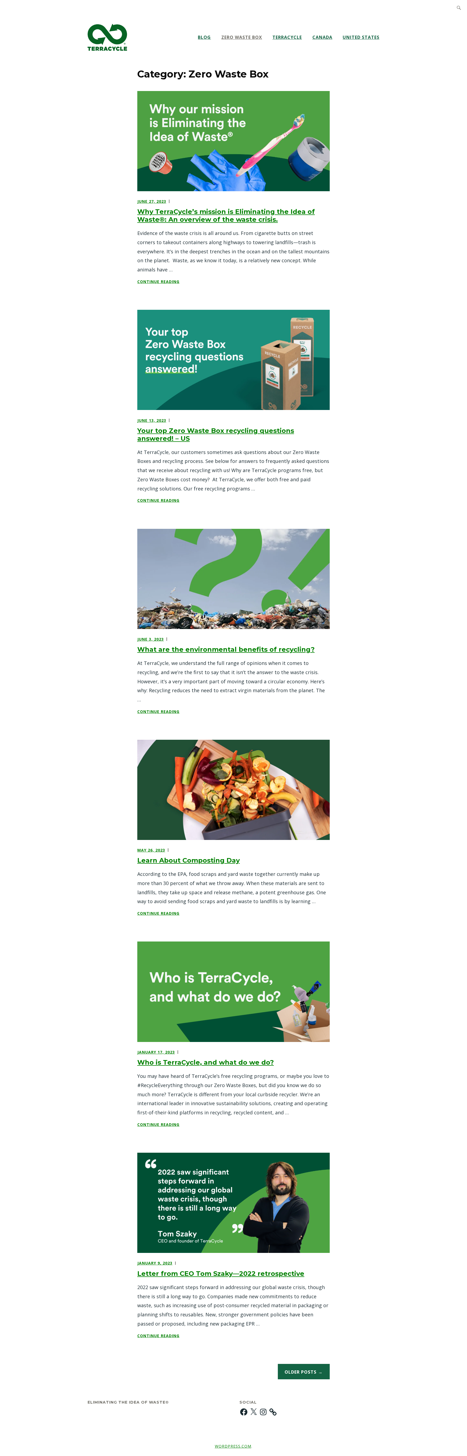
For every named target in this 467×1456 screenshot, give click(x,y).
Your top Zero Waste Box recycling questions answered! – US (215, 434)
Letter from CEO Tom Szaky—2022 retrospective (220, 1273)
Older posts (300, 1372)
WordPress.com (233, 1446)
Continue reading (173, 282)
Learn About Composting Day (188, 860)
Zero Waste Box (241, 37)
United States (361, 37)
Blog (204, 37)
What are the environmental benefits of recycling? (226, 649)
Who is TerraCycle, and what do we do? (205, 1062)
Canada (322, 37)
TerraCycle (287, 37)
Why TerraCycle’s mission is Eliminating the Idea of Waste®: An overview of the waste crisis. (226, 215)
